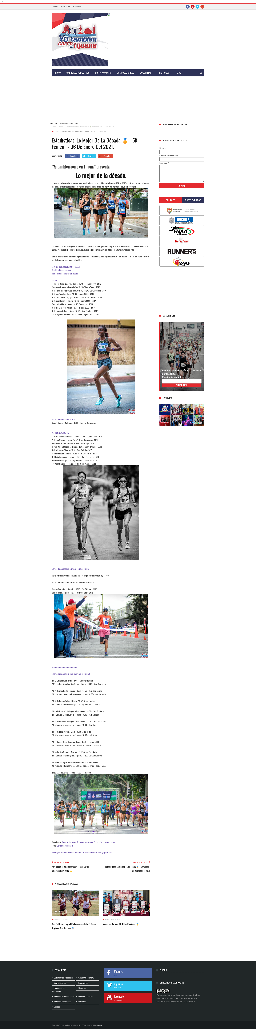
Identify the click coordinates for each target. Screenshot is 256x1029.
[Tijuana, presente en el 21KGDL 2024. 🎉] (176, 420)
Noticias (164, 73)
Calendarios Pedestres (63, 978)
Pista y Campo (103, 73)
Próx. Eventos (193, 200)
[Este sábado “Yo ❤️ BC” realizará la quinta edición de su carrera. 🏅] (199, 420)
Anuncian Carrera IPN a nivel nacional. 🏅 (121, 924)
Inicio (55, 6)
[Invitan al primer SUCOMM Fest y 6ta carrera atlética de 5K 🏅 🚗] (199, 409)
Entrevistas (83, 983)
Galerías (82, 988)
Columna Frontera (86, 978)
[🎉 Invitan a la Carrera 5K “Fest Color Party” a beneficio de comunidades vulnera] (188, 409)
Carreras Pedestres (77, 73)
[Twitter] (197, 6)
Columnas (145, 73)
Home (54, 127)
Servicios (77, 6)
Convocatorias (125, 73)
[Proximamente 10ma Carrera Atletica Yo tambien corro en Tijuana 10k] (165, 409)
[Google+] (202, 6)
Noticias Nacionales (62, 1002)
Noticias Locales (85, 997)
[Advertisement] (128, 101)
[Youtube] (193, 6)
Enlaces (170, 200)
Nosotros (65, 6)
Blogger (99, 1025)
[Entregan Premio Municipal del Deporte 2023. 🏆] (188, 420)
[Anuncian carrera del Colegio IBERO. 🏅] (165, 420)
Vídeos (57, 1007)
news (61, 127)
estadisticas (77, 131)
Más (179, 73)
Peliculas (82, 1002)
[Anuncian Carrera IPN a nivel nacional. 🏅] (126, 903)
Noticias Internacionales (64, 997)
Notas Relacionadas (66, 884)
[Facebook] (188, 6)
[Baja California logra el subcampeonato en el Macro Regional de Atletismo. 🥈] (75, 903)
